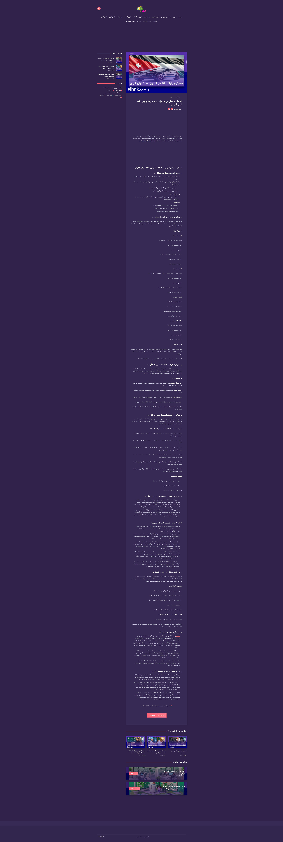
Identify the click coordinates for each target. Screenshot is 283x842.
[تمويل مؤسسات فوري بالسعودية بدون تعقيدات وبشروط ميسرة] (119, 76)
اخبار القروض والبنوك (166, 17)
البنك (137, 836)
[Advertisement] (239, 37)
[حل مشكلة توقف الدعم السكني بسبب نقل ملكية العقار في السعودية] (119, 68)
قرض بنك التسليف (137, 17)
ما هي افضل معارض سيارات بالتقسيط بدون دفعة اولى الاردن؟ (155, 705)
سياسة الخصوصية (130, 21)
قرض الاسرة (104, 17)
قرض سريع (107, 92)
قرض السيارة (127, 17)
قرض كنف (119, 17)
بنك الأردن (177, 636)
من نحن (155, 21)
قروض (174, 17)
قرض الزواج (112, 17)
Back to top (102, 836)
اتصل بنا (139, 21)
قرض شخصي (147, 17)
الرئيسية (180, 17)
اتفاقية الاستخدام (147, 21)
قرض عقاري (155, 17)
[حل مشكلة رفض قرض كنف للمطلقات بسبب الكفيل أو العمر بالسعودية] (119, 60)
